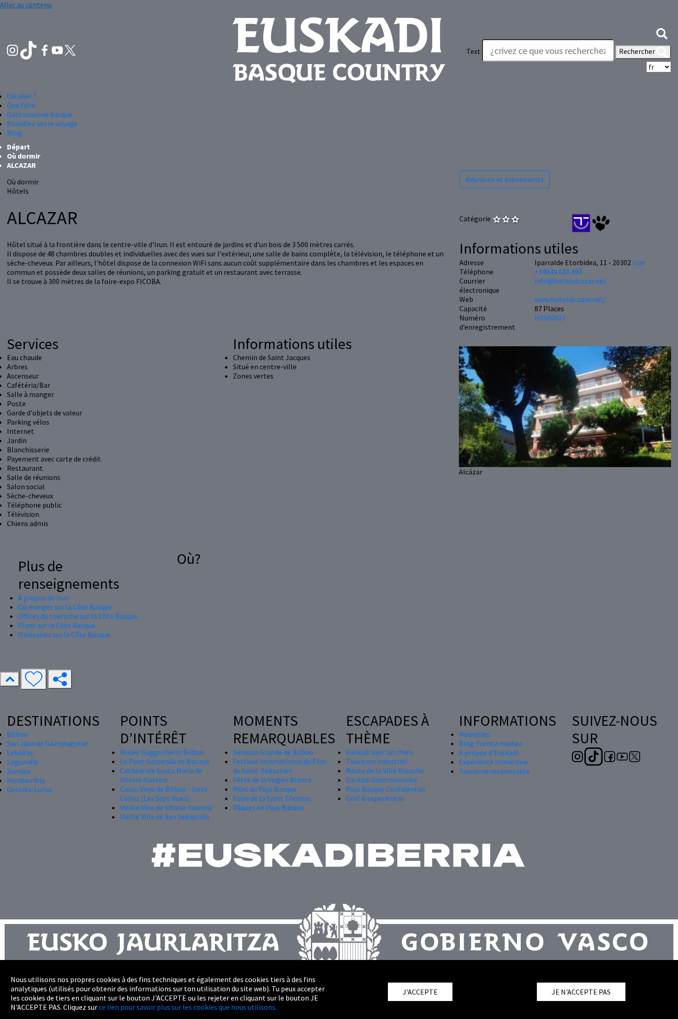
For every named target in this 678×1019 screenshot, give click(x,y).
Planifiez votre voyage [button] (42, 123)
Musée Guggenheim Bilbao (162, 752)
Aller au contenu (26, 4)
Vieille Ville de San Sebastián (164, 816)
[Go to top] (9, 679)
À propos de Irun (43, 597)
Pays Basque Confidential (385, 789)
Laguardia (22, 761)
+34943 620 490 (558, 271)
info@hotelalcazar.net (571, 280)
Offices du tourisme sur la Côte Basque (77, 616)
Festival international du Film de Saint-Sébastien (280, 766)
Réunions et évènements (504, 179)
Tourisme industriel (377, 761)
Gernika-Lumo (29, 789)
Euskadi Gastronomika (381, 779)
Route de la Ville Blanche (385, 770)
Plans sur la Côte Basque (56, 625)
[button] (661, 32)
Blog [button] (14, 132)
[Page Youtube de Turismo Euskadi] (58, 49)
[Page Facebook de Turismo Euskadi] (45, 49)
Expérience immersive (493, 761)
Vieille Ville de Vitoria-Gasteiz (166, 807)
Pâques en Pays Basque (268, 807)
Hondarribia (26, 780)
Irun (638, 262)
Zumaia (18, 771)
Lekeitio (20, 752)
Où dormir (23, 155)
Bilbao (17, 734)
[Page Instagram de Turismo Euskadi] (13, 49)
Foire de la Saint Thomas (272, 798)
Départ (18, 146)
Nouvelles (474, 734)
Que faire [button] (21, 105)
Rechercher (637, 51)
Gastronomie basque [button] (39, 114)
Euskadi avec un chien (379, 752)
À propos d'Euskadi (488, 752)
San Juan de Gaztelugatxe (47, 743)
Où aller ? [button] (21, 96)
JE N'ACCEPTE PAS (581, 991)
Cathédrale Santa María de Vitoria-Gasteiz (161, 775)
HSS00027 (550, 317)
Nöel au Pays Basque (265, 789)
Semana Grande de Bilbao (273, 752)
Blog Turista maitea (490, 743)
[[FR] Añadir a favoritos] (34, 679)
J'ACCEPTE (420, 991)
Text (473, 51)
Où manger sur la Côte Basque (65, 606)
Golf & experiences (375, 798)
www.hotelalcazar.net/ (570, 299)
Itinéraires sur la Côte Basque (64, 634)
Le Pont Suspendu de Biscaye (165, 761)
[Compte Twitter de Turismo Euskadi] (70, 49)
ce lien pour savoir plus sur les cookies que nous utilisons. (188, 1007)
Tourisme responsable (494, 771)
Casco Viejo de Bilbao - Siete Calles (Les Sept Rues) (164, 793)
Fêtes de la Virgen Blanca (272, 779)
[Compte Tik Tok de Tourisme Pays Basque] (29, 49)
